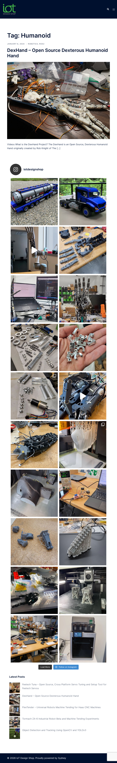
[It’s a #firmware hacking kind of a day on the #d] (34, 298)
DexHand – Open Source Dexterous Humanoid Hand (57, 52)
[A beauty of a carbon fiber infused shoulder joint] (34, 493)
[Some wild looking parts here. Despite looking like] (82, 590)
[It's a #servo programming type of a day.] (82, 493)
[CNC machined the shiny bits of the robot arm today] (34, 396)
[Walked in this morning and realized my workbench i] (34, 639)
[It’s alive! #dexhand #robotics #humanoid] (82, 396)
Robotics (33, 44)
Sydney (62, 758)
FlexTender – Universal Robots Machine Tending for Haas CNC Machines (61, 707)
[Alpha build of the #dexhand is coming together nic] (82, 298)
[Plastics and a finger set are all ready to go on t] (82, 250)
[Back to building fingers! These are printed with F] (34, 541)
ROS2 (41, 44)
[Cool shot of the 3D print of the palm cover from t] (82, 444)
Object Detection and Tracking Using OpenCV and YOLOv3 (54, 730)
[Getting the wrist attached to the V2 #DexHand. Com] (34, 444)
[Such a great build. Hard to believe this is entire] (34, 201)
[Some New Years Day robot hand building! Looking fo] (34, 590)
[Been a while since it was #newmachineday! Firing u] (82, 639)
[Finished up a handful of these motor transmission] (82, 347)
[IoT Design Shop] (9, 9)
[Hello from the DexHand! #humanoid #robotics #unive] (34, 250)
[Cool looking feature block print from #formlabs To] (82, 541)
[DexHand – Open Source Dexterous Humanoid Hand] (58, 100)
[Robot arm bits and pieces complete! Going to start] (34, 347)
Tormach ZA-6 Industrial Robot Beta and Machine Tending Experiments (60, 718)
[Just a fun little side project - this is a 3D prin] (82, 201)
